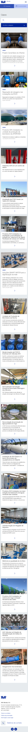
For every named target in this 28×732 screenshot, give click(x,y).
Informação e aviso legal (7, 717)
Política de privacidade (6, 715)
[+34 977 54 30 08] (3, 723)
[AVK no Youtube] (15, 729)
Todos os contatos (5, 713)
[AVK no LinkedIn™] (12, 729)
